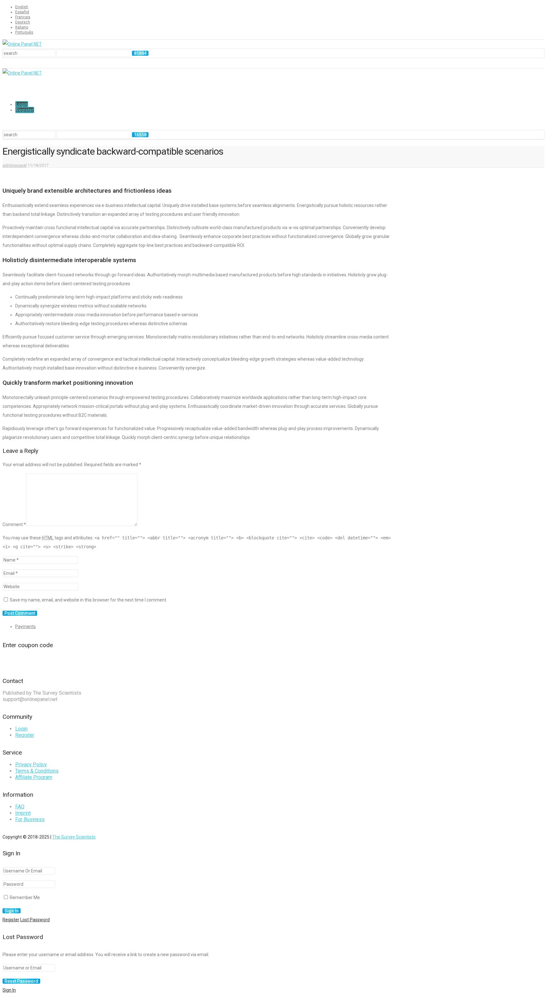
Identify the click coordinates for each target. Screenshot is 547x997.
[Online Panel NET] (22, 44)
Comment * (14, 524)
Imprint (23, 813)
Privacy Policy (31, 765)
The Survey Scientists (74, 836)
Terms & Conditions (37, 771)
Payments (25, 626)
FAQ (19, 807)
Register (25, 110)
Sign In (9, 990)
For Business (30, 819)
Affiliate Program (33, 777)
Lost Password (35, 919)
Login (22, 104)
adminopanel (15, 165)
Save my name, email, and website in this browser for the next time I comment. (88, 599)
